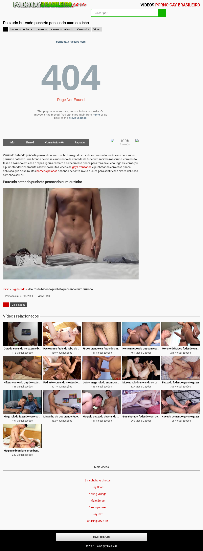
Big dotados (19, 289)
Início (6, 289)
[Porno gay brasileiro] (50, 8)
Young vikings (97, 494)
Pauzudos (83, 29)
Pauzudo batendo (62, 29)
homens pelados (46, 171)
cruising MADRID (97, 520)
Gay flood (97, 487)
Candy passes (97, 507)
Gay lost (97, 514)
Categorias (101, 537)
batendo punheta (21, 29)
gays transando (82, 167)
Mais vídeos (101, 467)
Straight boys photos (98, 480)
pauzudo (41, 29)
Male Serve (98, 500)
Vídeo (97, 29)
